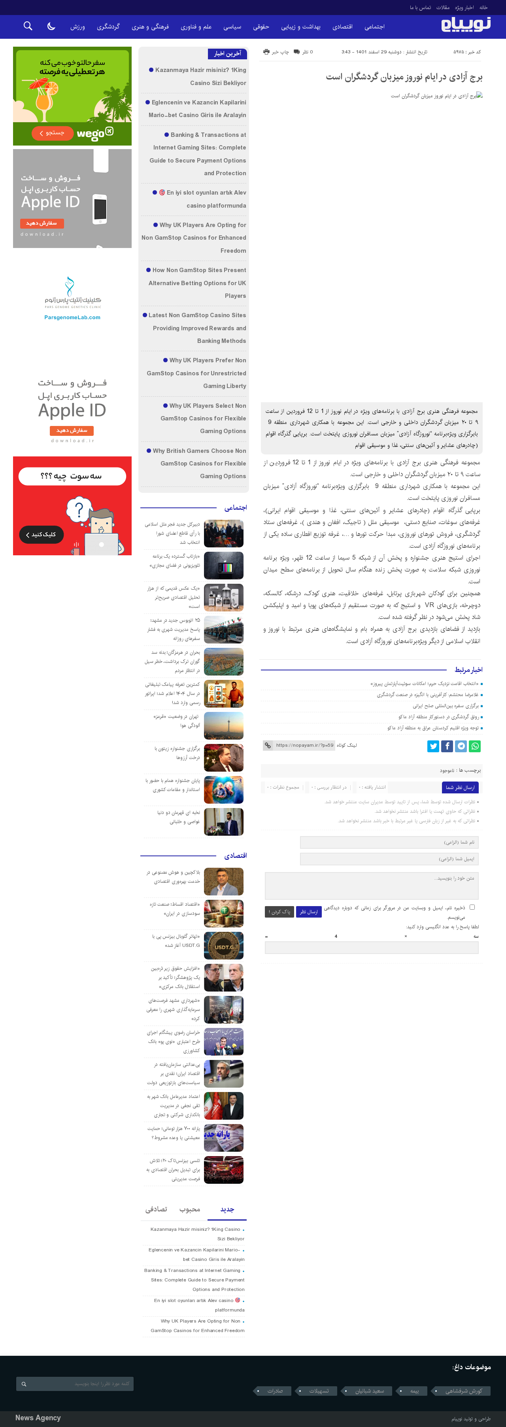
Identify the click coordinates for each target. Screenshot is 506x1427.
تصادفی (156, 1209)
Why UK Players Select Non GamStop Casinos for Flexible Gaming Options (203, 419)
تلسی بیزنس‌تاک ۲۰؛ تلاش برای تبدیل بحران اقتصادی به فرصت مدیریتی (173, 1170)
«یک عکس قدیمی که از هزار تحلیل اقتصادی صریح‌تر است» (173, 597)
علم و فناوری (196, 27)
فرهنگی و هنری (150, 27)
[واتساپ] (475, 746)
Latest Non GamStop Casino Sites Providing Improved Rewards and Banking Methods (197, 328)
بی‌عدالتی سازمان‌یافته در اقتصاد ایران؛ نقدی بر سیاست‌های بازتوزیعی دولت (173, 1073)
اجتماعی (374, 27)
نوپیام (456, 1419)
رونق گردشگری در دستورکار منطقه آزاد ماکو (438, 717)
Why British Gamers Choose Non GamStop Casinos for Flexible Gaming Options (199, 464)
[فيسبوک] (447, 746)
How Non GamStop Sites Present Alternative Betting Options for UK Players (197, 283)
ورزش (77, 27)
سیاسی (232, 27)
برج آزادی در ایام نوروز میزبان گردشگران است (404, 76)
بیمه (414, 1391)
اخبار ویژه (464, 7)
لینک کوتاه (347, 745)
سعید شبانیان (369, 1391)
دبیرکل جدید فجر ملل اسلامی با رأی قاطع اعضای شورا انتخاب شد (172, 533)
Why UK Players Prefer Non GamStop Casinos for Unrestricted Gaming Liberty (196, 373)
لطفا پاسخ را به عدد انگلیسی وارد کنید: (442, 927)
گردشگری (108, 27)
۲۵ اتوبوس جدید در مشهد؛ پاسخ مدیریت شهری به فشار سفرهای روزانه (173, 629)
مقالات (442, 7)
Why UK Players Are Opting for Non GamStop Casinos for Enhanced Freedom (194, 238)
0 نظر (307, 52)
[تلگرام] (461, 746)
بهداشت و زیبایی (301, 27)
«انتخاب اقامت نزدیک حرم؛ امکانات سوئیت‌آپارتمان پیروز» (424, 683)
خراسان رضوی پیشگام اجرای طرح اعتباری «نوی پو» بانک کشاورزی (173, 1041)
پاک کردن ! (279, 912)
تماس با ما (420, 7)
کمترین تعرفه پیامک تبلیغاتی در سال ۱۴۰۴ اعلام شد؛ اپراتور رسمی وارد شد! (172, 693)
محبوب (189, 1209)
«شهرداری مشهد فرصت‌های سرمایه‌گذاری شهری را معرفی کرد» (173, 1009)
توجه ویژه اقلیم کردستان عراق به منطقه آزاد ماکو (433, 728)
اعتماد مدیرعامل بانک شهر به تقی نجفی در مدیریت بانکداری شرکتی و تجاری (173, 1106)
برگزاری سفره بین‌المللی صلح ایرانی (446, 706)
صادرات (275, 1391)
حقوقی (261, 27)
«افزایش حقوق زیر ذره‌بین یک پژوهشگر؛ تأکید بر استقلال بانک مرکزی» (175, 977)
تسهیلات (319, 1391)
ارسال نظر (309, 912)
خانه (484, 7)
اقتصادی (342, 27)
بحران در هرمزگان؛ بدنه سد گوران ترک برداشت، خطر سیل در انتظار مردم (172, 661)
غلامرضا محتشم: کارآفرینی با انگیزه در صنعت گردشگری (428, 694)
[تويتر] (433, 746)
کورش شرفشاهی (464, 1391)
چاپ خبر (280, 52)
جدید (227, 1209)
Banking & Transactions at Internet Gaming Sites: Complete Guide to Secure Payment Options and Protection (194, 1280)
